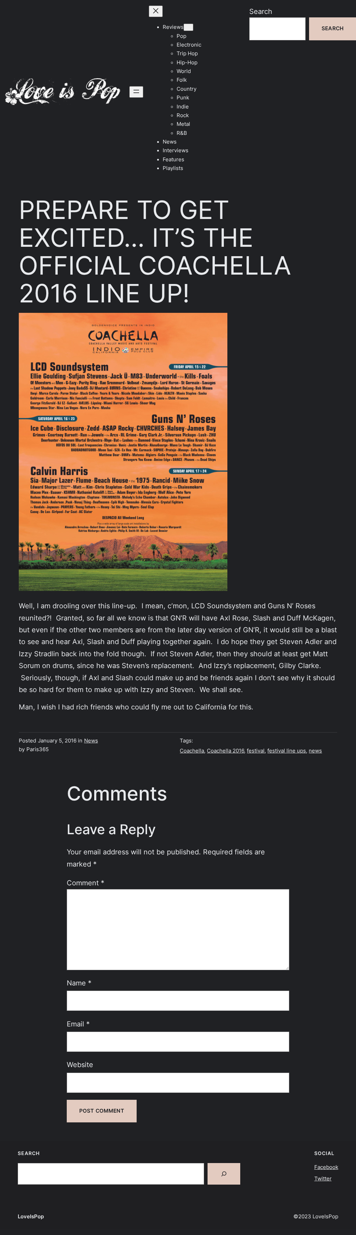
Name (79, 982)
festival (256, 751)
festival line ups (286, 751)
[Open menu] (136, 92)
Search (260, 11)
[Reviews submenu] (188, 27)
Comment (85, 882)
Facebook (326, 1167)
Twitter (323, 1179)
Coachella (192, 751)
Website (80, 1064)
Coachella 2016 (225, 751)
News (91, 741)
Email (78, 1023)
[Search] (224, 1174)
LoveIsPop (31, 1216)
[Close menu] (156, 11)
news (315, 751)
